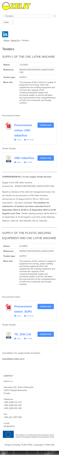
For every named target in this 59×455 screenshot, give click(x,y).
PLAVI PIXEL (27, 445)
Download (45, 125)
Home (6, 40)
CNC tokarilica (24, 158)
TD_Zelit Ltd (22, 334)
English (6, 22)
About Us (15, 40)
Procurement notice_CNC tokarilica (23, 130)
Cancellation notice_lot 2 (13, 359)
